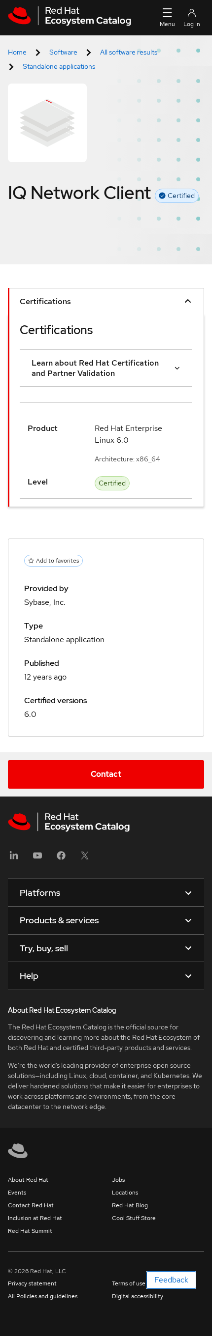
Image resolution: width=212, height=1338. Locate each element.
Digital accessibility (137, 1296)
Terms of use (128, 1283)
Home (17, 52)
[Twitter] (85, 859)
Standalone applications (59, 66)
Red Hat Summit (30, 1231)
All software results (128, 52)
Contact (106, 774)
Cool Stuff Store (134, 1218)
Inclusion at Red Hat (35, 1218)
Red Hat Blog (130, 1205)
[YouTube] (37, 859)
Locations (125, 1192)
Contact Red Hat (31, 1205)
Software (63, 52)
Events (17, 1192)
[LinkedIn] (14, 859)
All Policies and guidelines (42, 1296)
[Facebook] (61, 859)
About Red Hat (28, 1180)
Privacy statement (32, 1283)
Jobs (118, 1180)
